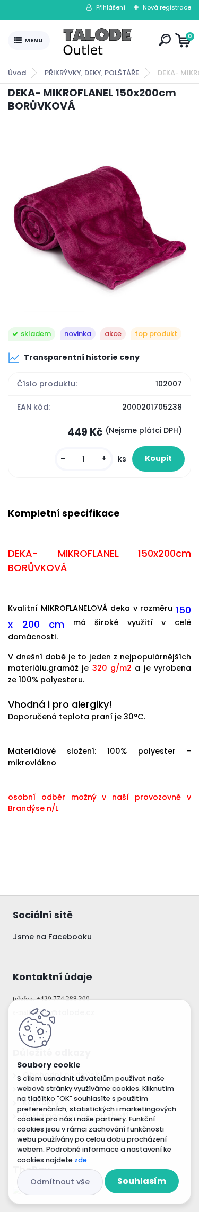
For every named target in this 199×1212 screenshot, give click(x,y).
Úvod (17, 73)
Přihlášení (110, 7)
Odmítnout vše (60, 1182)
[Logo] (101, 40)
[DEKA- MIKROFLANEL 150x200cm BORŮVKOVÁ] (99, 220)
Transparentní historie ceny (82, 357)
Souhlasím (141, 1181)
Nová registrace (167, 7)
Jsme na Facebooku (52, 936)
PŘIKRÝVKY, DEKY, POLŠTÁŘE (92, 73)
